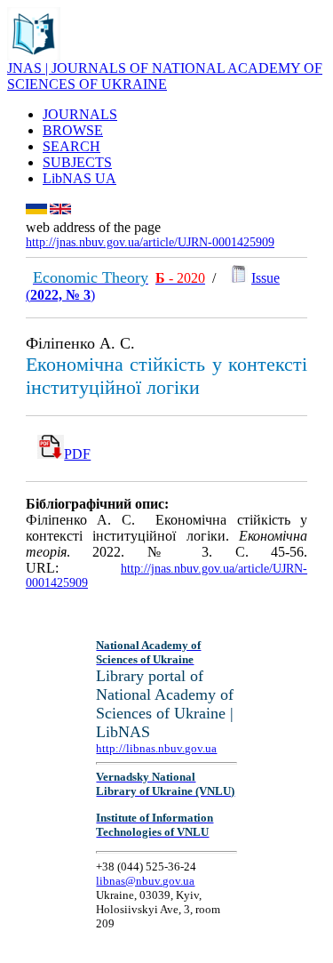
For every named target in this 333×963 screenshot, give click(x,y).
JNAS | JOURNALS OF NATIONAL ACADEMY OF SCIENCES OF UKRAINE (164, 76)
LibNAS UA (79, 178)
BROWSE (73, 130)
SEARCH (71, 146)
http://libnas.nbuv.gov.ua (156, 748)
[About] (33, 55)
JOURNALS (80, 114)
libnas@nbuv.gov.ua (145, 880)
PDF (77, 453)
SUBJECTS (77, 162)
